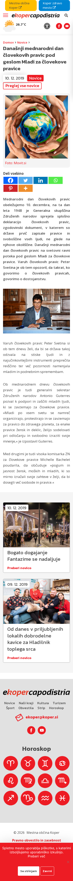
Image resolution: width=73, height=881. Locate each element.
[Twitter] (25, 180)
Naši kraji (26, 703)
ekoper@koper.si (42, 717)
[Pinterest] (10, 188)
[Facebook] (10, 180)
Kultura (43, 703)
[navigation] (36, 17)
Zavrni (47, 871)
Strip (41, 707)
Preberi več (36, 856)
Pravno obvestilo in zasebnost (36, 840)
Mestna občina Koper (19, 5)
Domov (8, 42)
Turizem (59, 703)
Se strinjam (28, 871)
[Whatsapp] (55, 180)
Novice (22, 42)
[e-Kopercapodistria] (35, 15)
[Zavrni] (68, 862)
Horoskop (56, 707)
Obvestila (26, 707)
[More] (25, 188)
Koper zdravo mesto (52, 5)
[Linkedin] (40, 180)
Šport (10, 707)
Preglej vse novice (22, 86)
